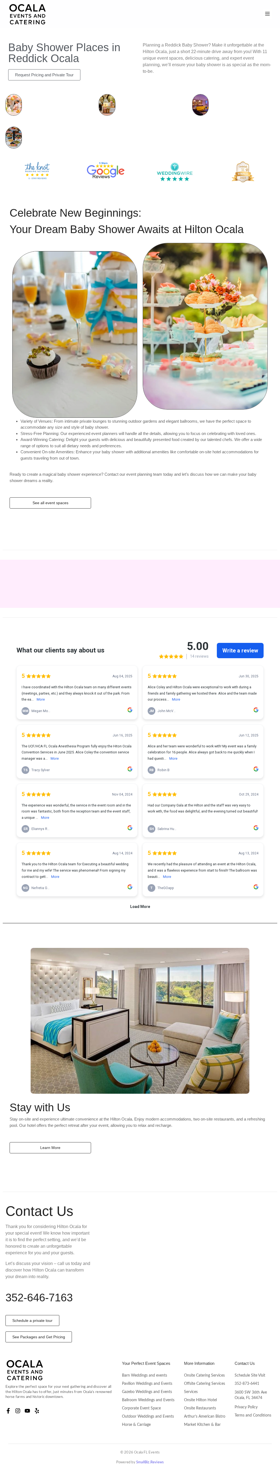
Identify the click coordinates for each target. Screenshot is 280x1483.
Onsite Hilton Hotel (200, 1400)
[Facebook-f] (8, 1411)
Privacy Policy (246, 1407)
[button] (267, 14)
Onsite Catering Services (204, 1375)
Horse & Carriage (136, 1425)
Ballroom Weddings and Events (148, 1400)
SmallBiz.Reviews (150, 1462)
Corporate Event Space (141, 1408)
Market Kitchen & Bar (202, 1425)
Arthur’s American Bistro (204, 1416)
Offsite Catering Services (204, 1384)
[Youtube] (27, 1411)
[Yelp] (37, 1411)
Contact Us (245, 1363)
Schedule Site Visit (250, 1375)
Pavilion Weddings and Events (147, 1384)
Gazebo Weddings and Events (147, 1392)
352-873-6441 (247, 1384)
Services (191, 1392)
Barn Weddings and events (144, 1375)
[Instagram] (18, 1411)
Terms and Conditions (253, 1415)
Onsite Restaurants (200, 1408)
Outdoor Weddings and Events (148, 1416)
